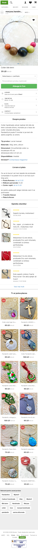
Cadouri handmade (8, 499)
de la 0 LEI (19, 180)
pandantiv (5, 512)
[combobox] (19, 76)
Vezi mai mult (19, 287)
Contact (22, 537)
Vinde (13, 535)
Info (27, 12)
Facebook (25, 535)
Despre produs (19, 119)
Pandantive (6, 494)
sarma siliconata (18, 512)
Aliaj (20, 499)
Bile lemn (5, 503)
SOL (8, 535)
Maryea (26, 503)
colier (4, 508)
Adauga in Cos (19, 86)
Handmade (16, 503)
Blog (18, 535)
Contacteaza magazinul (18, 160)
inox (11, 508)
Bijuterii (16, 494)
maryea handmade (23, 508)
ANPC (3, 535)
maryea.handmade (15, 11)
